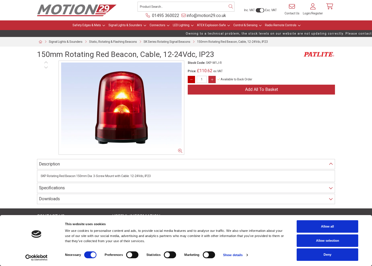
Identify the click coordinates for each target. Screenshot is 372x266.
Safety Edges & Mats (87, 25)
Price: (192, 71)
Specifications (52, 187)
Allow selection (327, 240)
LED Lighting (181, 25)
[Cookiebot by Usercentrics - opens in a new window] (36, 257)
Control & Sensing (245, 25)
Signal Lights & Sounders (125, 25)
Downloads (49, 198)
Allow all (327, 226)
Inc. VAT (249, 10)
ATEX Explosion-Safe (211, 25)
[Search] (230, 6)
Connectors (157, 25)
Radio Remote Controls (280, 25)
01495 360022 (165, 15)
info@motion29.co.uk (206, 15)
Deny (327, 254)
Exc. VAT (271, 10)
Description (49, 164)
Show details (233, 255)
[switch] (132, 254)
